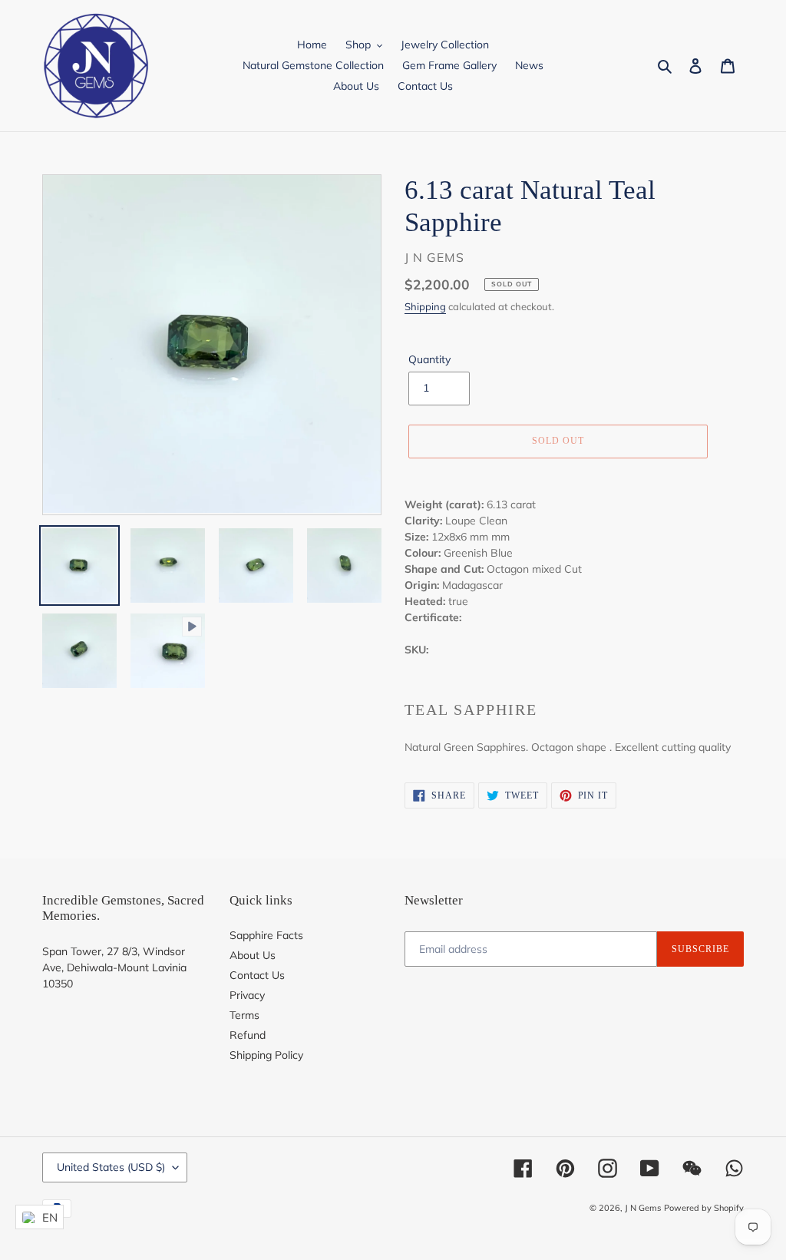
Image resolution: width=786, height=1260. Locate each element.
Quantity (429, 359)
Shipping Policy (266, 1055)
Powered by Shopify (704, 1207)
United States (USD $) (111, 1167)
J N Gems (643, 1207)
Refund (248, 1035)
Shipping (425, 306)
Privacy (247, 995)
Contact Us (257, 975)
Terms (244, 1015)
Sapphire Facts (266, 935)
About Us (253, 955)
